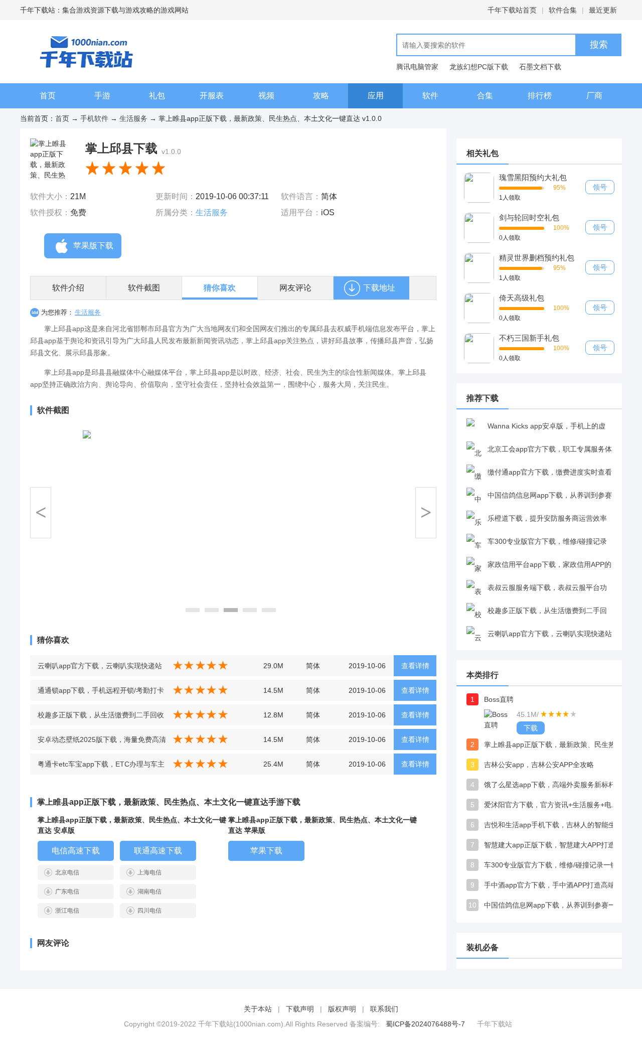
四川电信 (149, 910)
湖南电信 (149, 891)
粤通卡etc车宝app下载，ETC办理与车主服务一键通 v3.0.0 (101, 767)
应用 (376, 95)
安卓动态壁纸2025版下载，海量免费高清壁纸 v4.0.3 (102, 742)
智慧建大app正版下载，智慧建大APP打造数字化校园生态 (554, 845)
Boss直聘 (499, 699)
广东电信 (67, 891)
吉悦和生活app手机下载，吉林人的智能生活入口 (554, 825)
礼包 (157, 95)
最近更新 (603, 10)
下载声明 (300, 1009)
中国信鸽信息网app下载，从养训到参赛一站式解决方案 (554, 905)
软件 (430, 95)
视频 (266, 95)
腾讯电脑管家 (417, 67)
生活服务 (133, 118)
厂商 (594, 95)
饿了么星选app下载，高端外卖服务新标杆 (549, 785)
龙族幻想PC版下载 (478, 67)
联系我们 (384, 1009)
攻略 (321, 95)
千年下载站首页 (512, 10)
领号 (600, 187)
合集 (485, 95)
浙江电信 (67, 910)
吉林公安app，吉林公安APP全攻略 (539, 765)
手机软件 (94, 118)
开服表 (212, 95)
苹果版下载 (93, 245)
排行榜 (540, 95)
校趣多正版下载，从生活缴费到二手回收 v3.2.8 (101, 718)
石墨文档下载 (540, 67)
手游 (102, 95)
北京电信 (67, 872)
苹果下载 (266, 850)
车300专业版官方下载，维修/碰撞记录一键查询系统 (554, 865)
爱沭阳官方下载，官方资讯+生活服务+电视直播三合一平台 (554, 805)
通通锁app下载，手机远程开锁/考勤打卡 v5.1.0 (101, 693)
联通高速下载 (158, 850)
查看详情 (415, 666)
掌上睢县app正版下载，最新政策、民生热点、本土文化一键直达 (554, 744)
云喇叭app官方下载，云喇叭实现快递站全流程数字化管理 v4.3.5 (100, 669)
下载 (531, 728)
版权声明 (342, 1009)
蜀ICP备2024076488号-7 (425, 1024)
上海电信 (149, 872)
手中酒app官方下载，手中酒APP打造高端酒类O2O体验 (554, 885)
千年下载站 (494, 1024)
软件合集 (563, 10)
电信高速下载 (76, 850)
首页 (48, 95)
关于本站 (258, 1009)
